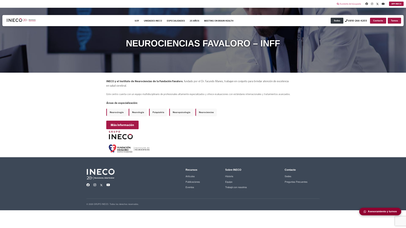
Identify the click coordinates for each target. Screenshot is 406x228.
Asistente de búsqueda (350, 4)
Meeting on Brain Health (218, 20)
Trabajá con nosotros (236, 187)
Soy (137, 20)
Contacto (378, 20)
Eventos (190, 187)
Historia (229, 176)
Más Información (122, 125)
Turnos (394, 20)
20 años (194, 20)
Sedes (337, 20)
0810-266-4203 (357, 20)
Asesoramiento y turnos (382, 211)
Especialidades (176, 20)
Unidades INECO (153, 20)
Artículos (190, 176)
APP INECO (396, 4)
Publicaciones (193, 181)
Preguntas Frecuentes (296, 181)
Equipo (228, 181)
